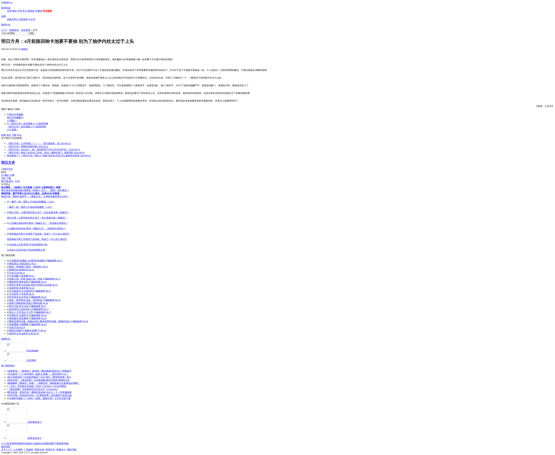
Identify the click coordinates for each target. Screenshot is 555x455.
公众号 (31, 19)
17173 (4, 30)
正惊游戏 (23, 19)
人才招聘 (17, 449)
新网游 (20, 443)
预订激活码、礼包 (10, 181)
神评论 (24, 49)
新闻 (14, 443)
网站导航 (72, 449)
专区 (8, 135)
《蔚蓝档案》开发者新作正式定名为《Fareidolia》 (33, 389)
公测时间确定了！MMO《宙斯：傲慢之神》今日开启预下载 (40, 398)
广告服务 (28, 449)
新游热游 (5, 8)
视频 (46, 443)
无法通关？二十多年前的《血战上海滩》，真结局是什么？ (38, 374)
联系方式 (50, 449)
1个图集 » (12, 120)
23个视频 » (12, 129)
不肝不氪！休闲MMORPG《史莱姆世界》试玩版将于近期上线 (40, 395)
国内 (14, 11)
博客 (51, 443)
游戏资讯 (14, 30)
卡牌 (12, 175)
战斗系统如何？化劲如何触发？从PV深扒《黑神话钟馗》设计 (39, 377)
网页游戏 (64, 443)
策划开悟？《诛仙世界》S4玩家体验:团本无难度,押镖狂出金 (39, 380)
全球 (9, 11)
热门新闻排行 (8, 365)
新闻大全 (5, 24)
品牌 (3, 16)
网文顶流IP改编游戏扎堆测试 (16, 190)
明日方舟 (8, 162)
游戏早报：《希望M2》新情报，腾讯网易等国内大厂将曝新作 (39, 371)
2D (2, 175)
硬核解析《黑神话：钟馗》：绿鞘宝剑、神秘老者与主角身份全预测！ (44, 383)
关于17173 (6, 449)
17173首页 (6, 443)
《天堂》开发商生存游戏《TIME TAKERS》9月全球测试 (37, 386)
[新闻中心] (7, 2)
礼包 (19, 135)
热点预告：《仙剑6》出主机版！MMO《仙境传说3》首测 (30, 187)
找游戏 (27, 443)
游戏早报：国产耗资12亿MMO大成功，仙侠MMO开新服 (30, 193)
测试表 (31, 11)
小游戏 (35, 443)
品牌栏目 (5, 339)
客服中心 (61, 449)
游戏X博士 (12, 19)
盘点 (25, 11)
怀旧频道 (47, 11)
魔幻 (7, 175)
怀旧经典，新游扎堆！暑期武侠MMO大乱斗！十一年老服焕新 (40, 392)
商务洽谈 (39, 449)
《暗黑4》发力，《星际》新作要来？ (50, 190)
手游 (19, 11)
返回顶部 (5, 446)
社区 (41, 443)
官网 (3, 135)
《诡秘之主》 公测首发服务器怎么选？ (49, 196)
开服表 (38, 11)
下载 (14, 135)
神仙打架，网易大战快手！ (15, 196)
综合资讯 (25, 30)
